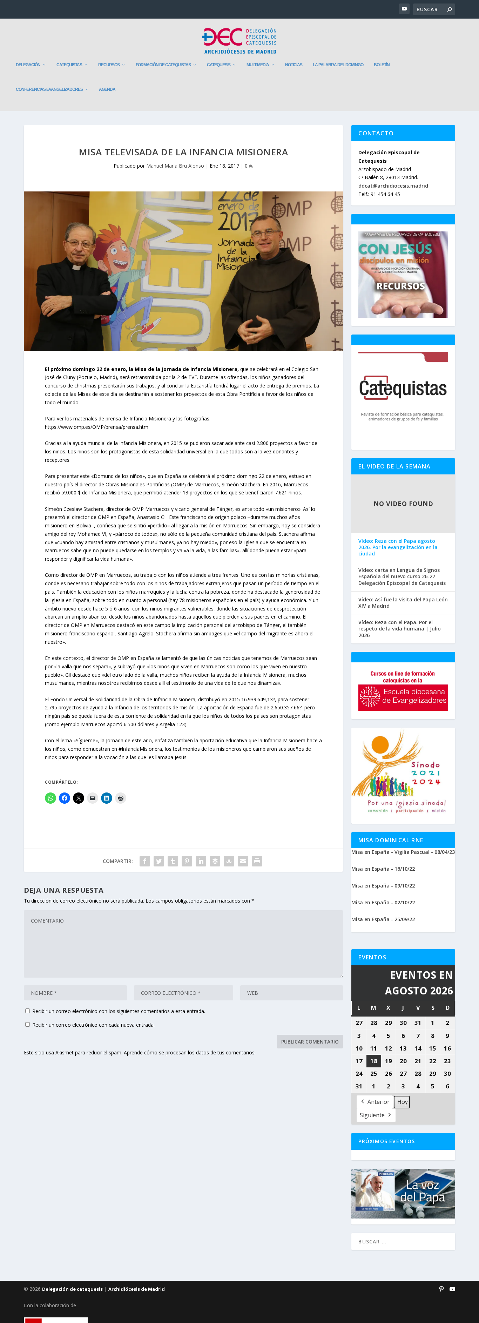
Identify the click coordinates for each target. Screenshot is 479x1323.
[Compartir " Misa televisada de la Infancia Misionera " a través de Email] (243, 861)
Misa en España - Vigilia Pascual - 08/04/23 (403, 852)
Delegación (28, 64)
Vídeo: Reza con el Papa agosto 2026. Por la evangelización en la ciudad (398, 547)
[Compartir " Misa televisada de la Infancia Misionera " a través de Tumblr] (173, 861)
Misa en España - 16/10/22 (383, 868)
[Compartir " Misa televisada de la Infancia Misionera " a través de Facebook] (145, 861)
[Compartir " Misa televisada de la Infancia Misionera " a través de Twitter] (159, 861)
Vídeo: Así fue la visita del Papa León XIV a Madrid (403, 602)
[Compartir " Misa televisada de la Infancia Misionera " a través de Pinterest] (187, 861)
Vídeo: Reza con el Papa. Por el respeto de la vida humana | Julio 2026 (399, 628)
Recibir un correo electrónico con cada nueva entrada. (93, 1024)
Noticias (293, 64)
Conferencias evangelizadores (49, 89)
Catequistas (69, 64)
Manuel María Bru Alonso (175, 165)
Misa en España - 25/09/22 (383, 919)
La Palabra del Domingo (338, 64)
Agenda (107, 89)
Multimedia (258, 64)
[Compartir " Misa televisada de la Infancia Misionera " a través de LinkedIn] (201, 861)
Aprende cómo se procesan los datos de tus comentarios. (190, 1052)
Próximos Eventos (386, 1141)
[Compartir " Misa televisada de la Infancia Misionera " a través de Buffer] (215, 861)
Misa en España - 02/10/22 (383, 902)
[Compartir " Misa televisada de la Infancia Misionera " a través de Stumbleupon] (229, 861)
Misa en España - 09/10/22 (383, 885)
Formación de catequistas (163, 64)
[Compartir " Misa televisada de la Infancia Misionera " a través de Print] (257, 861)
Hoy (402, 1102)
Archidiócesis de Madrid (136, 1289)
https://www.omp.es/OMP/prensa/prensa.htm (96, 427)
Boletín (382, 64)
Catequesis (218, 64)
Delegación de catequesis (72, 1289)
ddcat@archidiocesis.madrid (393, 185)
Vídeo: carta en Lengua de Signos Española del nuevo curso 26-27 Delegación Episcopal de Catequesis (402, 576)
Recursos (109, 64)
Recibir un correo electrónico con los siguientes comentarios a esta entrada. (118, 1011)
